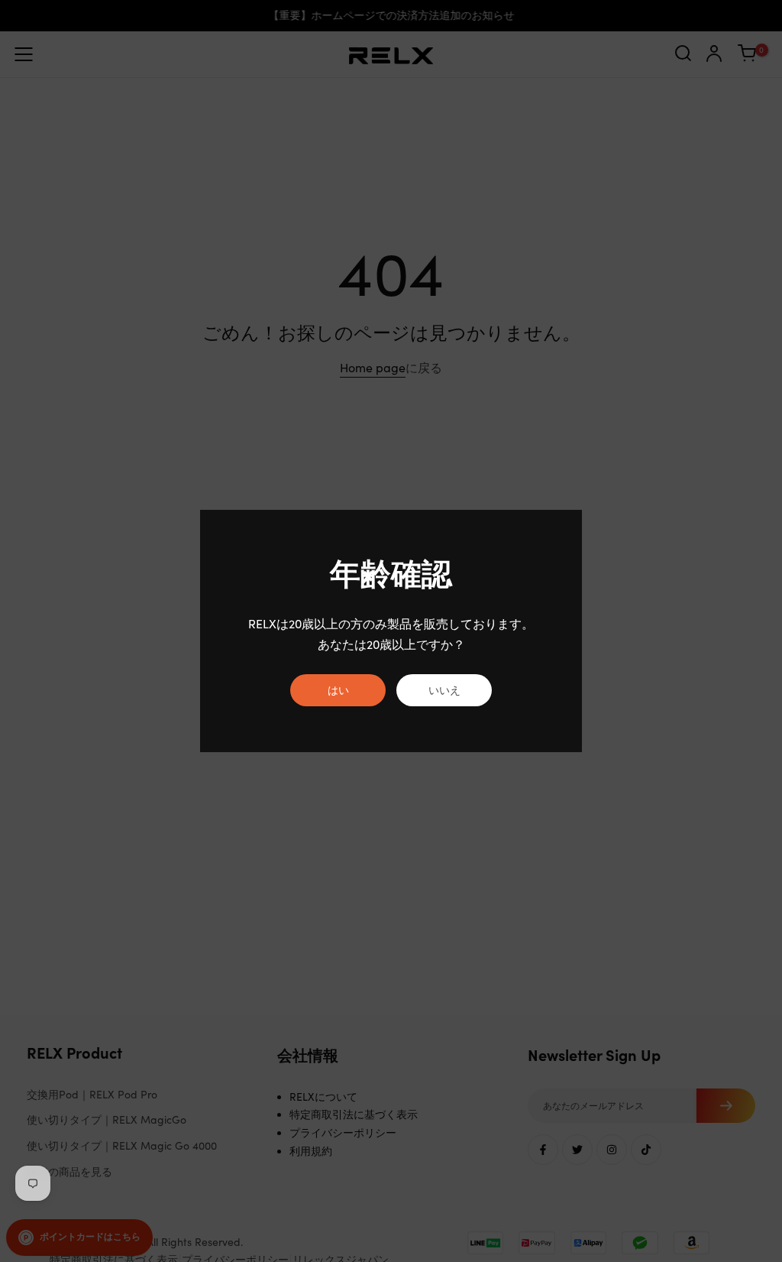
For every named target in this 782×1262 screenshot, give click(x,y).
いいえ (444, 690)
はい (338, 690)
